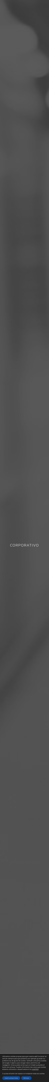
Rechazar (26, 1078)
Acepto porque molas (11, 1078)
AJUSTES (35, 1069)
